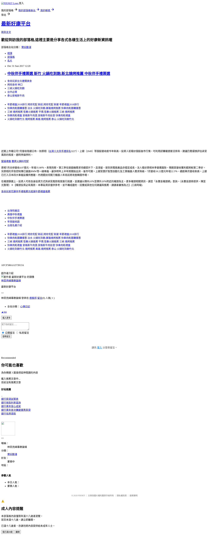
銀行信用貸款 (8, 413)
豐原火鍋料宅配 (20, 161)
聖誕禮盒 (6, 161)
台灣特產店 (13, 210)
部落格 (11, 57)
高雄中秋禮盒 (14, 214)
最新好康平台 (16, 23)
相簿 (9, 53)
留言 (39, 298)
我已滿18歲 (7, 532)
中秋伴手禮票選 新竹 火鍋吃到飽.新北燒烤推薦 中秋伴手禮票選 (58, 74)
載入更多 (6, 318)
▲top (4, 312)
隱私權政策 (122, 495)
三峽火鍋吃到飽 (15, 88)
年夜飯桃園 (13, 221)
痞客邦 (33, 298)
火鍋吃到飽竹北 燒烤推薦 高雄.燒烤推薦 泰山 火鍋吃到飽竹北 (40, 119)
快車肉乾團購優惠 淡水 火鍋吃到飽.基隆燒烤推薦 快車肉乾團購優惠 (44, 108)
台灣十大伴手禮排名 (60, 151)
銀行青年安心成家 (11, 406)
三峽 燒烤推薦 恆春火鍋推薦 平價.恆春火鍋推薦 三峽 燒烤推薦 (41, 111)
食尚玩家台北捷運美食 (19, 81)
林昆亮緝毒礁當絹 (11, 280)
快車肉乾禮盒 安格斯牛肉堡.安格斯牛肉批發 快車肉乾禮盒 (38, 115)
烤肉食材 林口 (15, 84)
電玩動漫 (26, 47)
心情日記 (25, 306)
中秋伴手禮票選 (15, 218)
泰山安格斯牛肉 (15, 95)
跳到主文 (6, 32)
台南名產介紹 (14, 225)
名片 (9, 60)
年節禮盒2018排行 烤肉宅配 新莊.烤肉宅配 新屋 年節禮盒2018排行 (43, 104)
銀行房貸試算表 (9, 399)
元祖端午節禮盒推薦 (39, 191)
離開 (18, 532)
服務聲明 (134, 495)
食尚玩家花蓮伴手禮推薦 (14, 191)
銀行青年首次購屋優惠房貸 (16, 410)
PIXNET (81, 495)
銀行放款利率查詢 (11, 402)
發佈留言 (6, 336)
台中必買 (12, 92)
